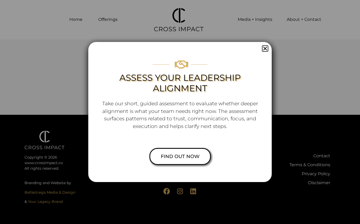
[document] (180, 112)
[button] (265, 48)
